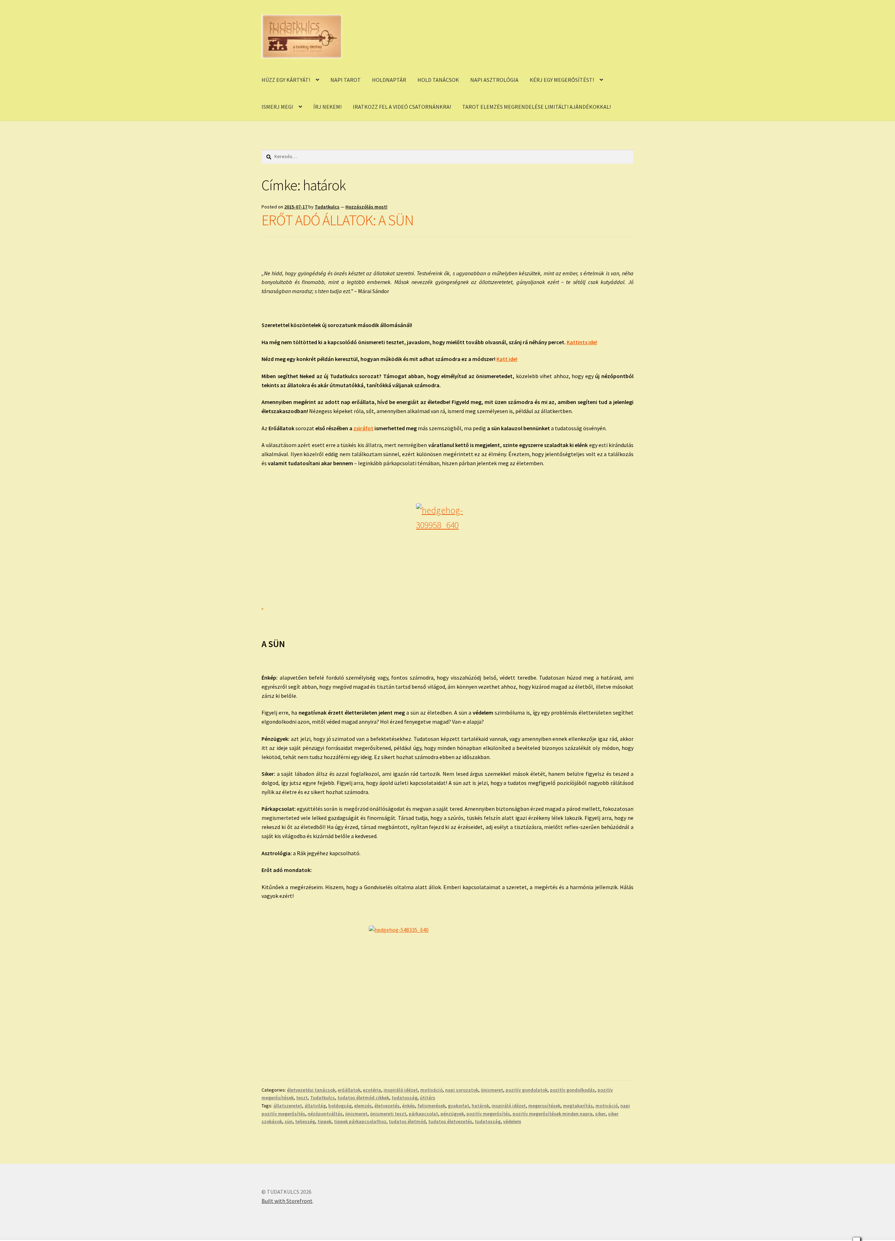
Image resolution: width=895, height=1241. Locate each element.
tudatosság (404, 1097)
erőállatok (349, 1090)
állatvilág (315, 1105)
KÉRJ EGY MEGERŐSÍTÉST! (562, 79)
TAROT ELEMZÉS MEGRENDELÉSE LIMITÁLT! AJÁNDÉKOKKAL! (536, 106)
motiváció (431, 1090)
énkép (408, 1105)
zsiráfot (363, 428)
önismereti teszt (388, 1114)
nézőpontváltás (325, 1114)
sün (289, 1121)
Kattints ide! (582, 342)
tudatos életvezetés (450, 1121)
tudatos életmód (407, 1121)
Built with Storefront (287, 1200)
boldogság (340, 1105)
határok (480, 1105)
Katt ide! (506, 358)
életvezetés (387, 1105)
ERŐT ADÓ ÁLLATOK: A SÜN (338, 220)
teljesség (305, 1121)
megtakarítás (578, 1105)
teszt (302, 1097)
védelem (512, 1121)
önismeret (492, 1090)
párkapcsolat (423, 1114)
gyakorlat (458, 1105)
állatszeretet (287, 1105)
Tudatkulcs (327, 207)
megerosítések (544, 1105)
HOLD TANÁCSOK (438, 79)
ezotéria (372, 1090)
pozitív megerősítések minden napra (553, 1114)
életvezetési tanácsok (311, 1090)
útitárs (427, 1097)
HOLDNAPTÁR (389, 79)
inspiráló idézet (401, 1090)
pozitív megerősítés (488, 1114)
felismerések (431, 1105)
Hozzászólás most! (366, 207)
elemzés (363, 1105)
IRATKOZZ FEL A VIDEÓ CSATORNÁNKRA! (402, 106)
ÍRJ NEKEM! (327, 106)
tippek (324, 1121)
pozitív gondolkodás (572, 1090)
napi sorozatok (461, 1090)
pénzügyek (452, 1114)
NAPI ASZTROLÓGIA (494, 79)
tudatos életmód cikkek (363, 1097)
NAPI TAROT (345, 79)
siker (600, 1114)
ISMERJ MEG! (277, 106)
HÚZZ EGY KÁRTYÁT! (286, 79)
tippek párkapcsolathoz (360, 1121)
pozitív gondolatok (526, 1090)
